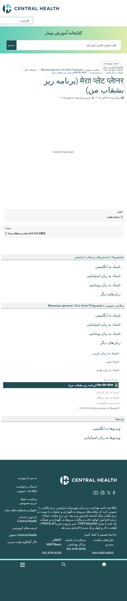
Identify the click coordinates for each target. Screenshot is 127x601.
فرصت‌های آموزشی (24, 528)
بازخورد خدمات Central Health (27, 519)
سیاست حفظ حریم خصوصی (28, 501)
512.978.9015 (76, 549)
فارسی (24, 20)
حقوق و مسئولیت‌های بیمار (21, 510)
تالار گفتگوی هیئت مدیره (22, 542)
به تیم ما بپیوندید (27, 478)
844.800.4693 (102, 553)
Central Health (63, 8)
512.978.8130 (51, 553)
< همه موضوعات (111, 63)
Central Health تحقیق (23, 535)
